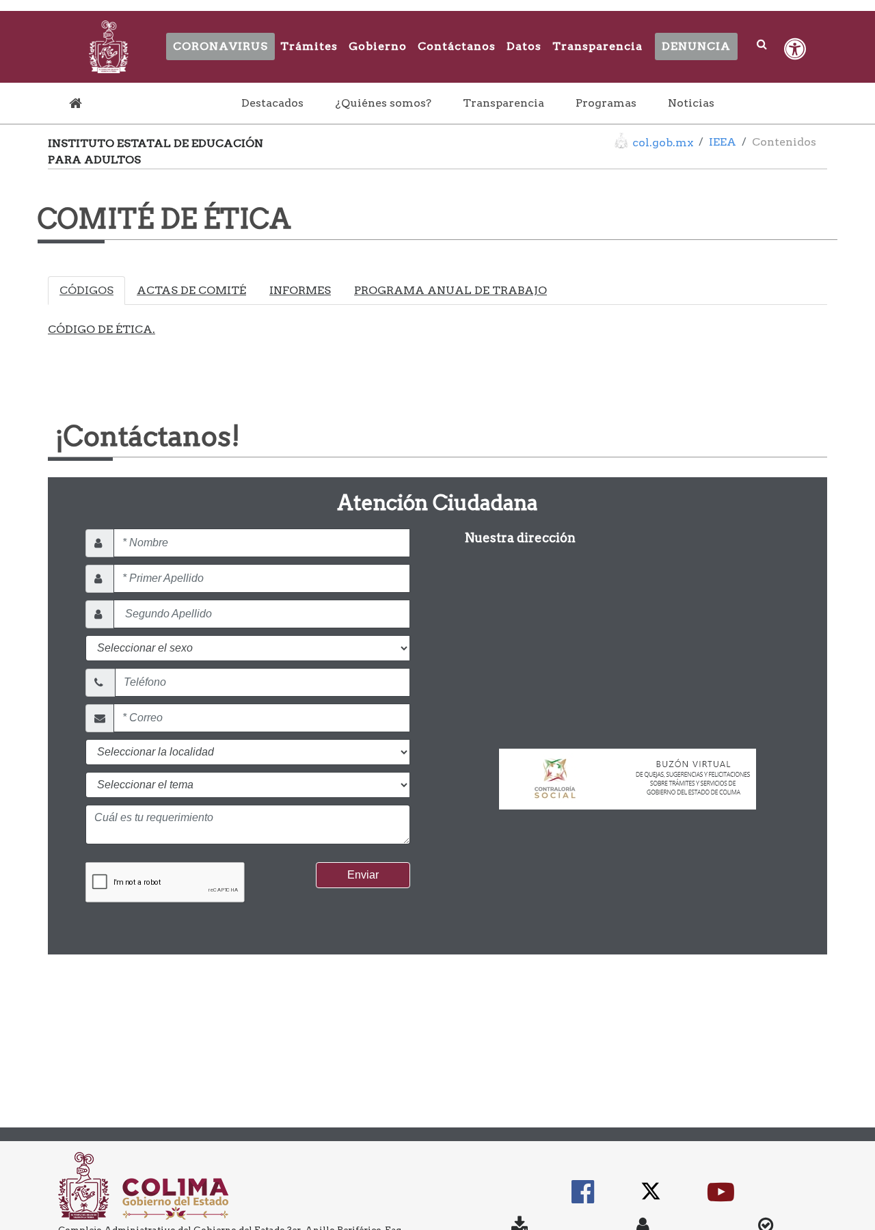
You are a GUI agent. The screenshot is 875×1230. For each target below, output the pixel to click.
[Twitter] (651, 1198)
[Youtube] (721, 1198)
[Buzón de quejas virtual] (627, 772)
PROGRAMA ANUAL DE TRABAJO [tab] (450, 290)
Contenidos (784, 141)
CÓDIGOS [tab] (86, 290)
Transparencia (597, 46)
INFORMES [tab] (300, 290)
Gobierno (378, 46)
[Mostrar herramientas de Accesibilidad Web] (795, 49)
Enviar (363, 875)
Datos (524, 46)
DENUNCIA (696, 46)
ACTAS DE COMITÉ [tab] (191, 290)
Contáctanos (457, 46)
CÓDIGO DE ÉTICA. (101, 329)
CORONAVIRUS (220, 46)
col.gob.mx (662, 142)
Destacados (275, 102)
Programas (606, 102)
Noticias (691, 102)
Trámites (309, 46)
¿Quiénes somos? (383, 102)
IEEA (722, 141)
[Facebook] (582, 1198)
